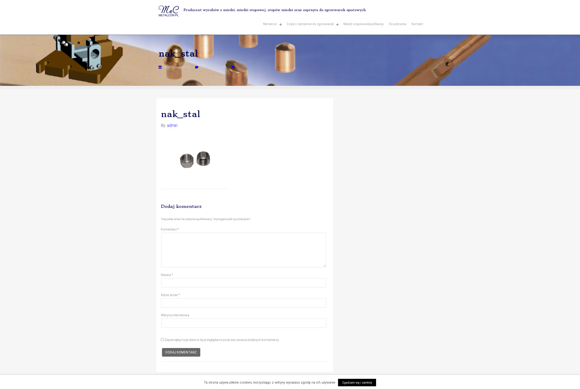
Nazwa (167, 275)
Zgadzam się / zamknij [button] (357, 382)
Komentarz (170, 229)
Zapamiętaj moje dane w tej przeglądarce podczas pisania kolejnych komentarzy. (221, 340)
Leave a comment (213, 67)
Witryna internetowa (175, 315)
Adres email (170, 295)
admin (172, 125)
